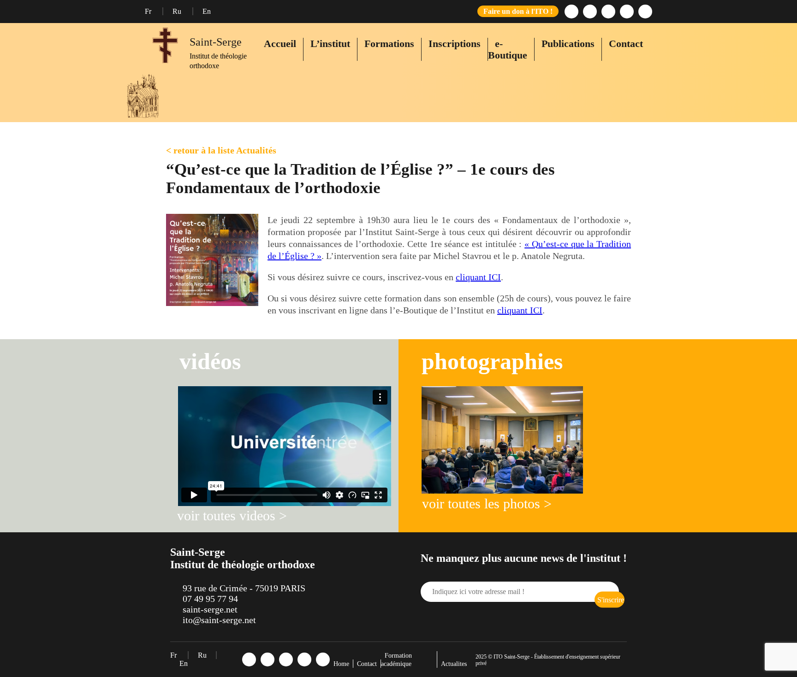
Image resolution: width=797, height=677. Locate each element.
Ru (177, 11)
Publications (568, 43)
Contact (626, 43)
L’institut (330, 43)
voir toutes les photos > (487, 503)
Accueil (280, 43)
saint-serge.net (210, 609)
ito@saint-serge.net (219, 620)
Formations (389, 43)
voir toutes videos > (232, 515)
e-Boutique (507, 49)
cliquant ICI (478, 277)
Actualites (454, 663)
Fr (149, 11)
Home (341, 663)
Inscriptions (454, 43)
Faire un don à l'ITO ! (518, 11)
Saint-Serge (216, 42)
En (206, 11)
